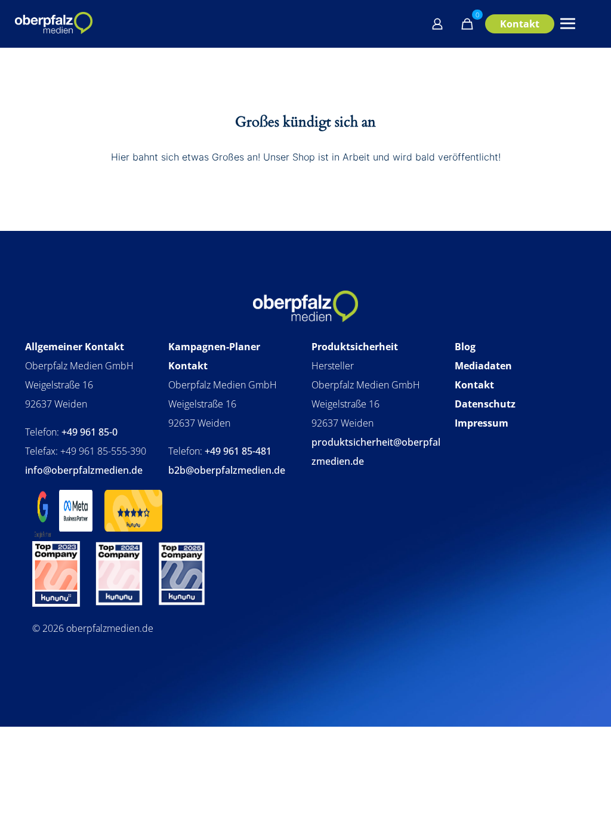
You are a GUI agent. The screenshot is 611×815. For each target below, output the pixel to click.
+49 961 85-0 (89, 432)
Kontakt (519, 23)
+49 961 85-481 (238, 451)
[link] (56, 600)
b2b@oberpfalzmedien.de (226, 470)
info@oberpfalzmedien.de (84, 470)
